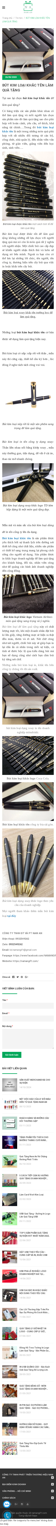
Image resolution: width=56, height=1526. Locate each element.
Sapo (34, 1515)
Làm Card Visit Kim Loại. (31, 1194)
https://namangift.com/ (26, 961)
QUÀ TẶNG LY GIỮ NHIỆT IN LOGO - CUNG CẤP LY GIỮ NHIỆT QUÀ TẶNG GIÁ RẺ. (32, 1331)
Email (5, 1013)
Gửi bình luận (11, 1055)
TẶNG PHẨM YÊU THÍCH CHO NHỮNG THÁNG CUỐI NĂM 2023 (33, 1140)
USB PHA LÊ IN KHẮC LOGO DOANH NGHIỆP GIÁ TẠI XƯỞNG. (32, 1274)
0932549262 (16, 944)
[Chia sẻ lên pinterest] (22, 977)
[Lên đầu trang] (47, 1522)
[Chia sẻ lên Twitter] (18, 977)
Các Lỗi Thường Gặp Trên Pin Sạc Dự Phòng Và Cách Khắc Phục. (34, 1312)
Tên (4, 1000)
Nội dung (7, 1026)
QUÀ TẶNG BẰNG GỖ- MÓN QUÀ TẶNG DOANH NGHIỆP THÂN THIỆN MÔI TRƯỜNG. (33, 1389)
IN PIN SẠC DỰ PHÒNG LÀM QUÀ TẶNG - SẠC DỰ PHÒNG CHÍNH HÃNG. (33, 1408)
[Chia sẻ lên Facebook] (13, 977)
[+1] (26, 977)
